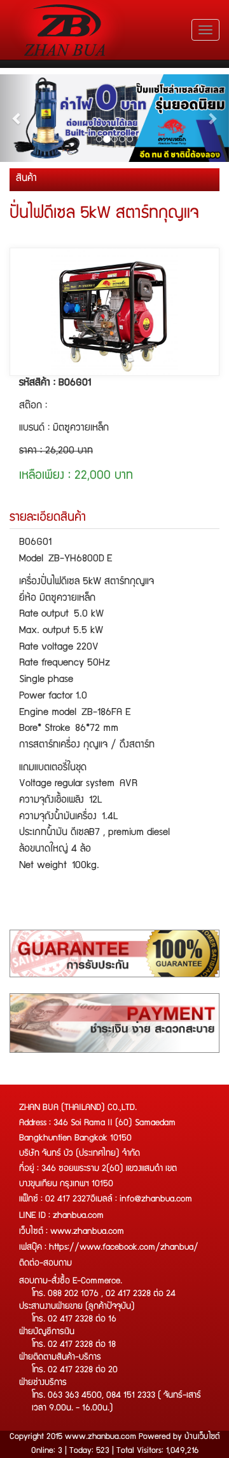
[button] (17, 118)
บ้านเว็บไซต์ (202, 1437)
